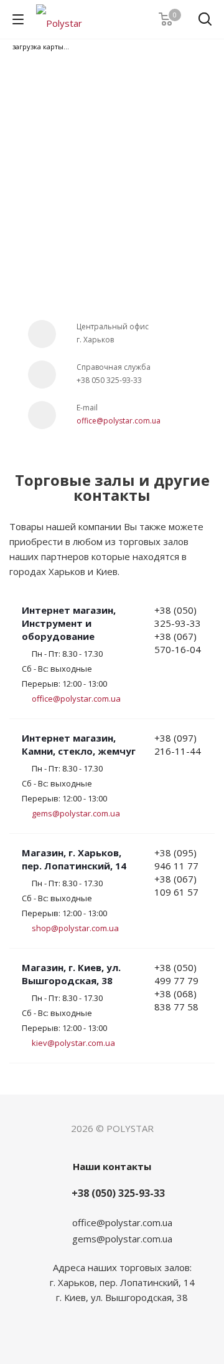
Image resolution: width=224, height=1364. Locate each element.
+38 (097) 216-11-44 (177, 744)
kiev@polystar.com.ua (73, 1042)
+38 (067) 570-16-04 (177, 642)
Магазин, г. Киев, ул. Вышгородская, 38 (71, 974)
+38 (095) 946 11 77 (176, 859)
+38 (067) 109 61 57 (176, 885)
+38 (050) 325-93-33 (177, 616)
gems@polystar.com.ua (76, 813)
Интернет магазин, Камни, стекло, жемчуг (79, 744)
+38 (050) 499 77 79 (176, 974)
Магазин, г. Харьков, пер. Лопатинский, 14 (74, 859)
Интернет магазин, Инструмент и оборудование (69, 623)
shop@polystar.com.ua (75, 928)
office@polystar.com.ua (119, 420)
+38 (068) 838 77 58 (176, 1000)
